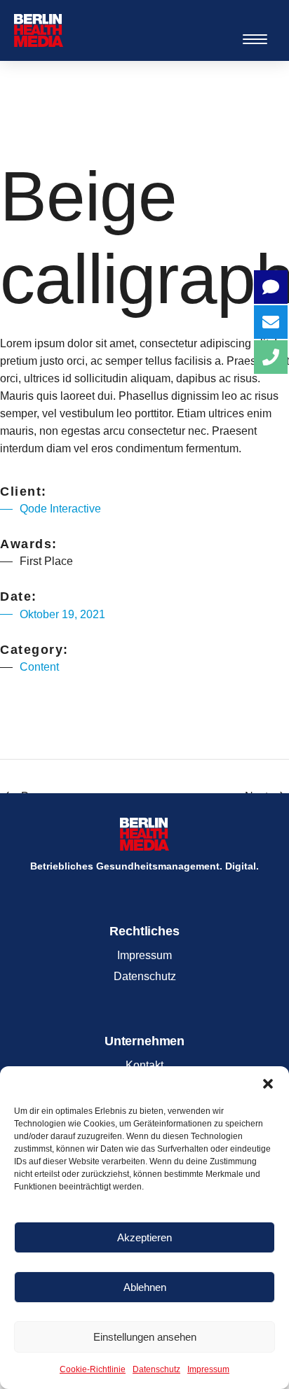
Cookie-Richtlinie (93, 1369)
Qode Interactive (60, 509)
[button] (268, 1084)
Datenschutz (156, 1369)
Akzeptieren (144, 1237)
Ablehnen (144, 1287)
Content (39, 667)
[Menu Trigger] (255, 39)
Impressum (208, 1369)
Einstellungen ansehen (144, 1337)
